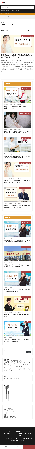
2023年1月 (6, 387)
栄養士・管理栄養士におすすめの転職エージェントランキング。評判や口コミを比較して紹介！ (17, 156)
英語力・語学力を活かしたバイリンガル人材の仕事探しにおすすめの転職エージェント (17, 290)
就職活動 (3, 10)
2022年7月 (6, 394)
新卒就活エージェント (9, 411)
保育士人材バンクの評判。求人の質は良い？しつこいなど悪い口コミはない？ (17, 315)
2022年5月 (6, 396)
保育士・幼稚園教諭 (26, 296)
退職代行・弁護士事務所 (28, 36)
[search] (32, 7)
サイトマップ (17, 435)
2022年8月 (6, 392)
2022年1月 (6, 400)
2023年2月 (6, 386)
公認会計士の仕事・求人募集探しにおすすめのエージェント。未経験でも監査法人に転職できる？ (17, 240)
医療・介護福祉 (7, 410)
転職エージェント (16, 10)
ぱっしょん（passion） (15, 431)
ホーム (6, 447)
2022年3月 (6, 398)
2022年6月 (6, 395)
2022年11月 (6, 389)
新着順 (2, 30)
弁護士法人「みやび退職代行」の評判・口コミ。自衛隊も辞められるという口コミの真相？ (17, 206)
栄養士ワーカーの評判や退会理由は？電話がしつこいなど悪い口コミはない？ (17, 107)
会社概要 (20, 433)
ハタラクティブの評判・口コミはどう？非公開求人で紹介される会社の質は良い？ (17, 340)
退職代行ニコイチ (12, 17)
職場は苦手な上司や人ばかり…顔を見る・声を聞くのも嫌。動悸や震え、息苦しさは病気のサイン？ (17, 132)
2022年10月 (6, 390)
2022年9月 (6, 391)
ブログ (25, 431)
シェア (17, 447)
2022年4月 (6, 397)
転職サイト (8, 10)
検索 (5, 350)
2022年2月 (6, 399)
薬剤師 (5, 413)
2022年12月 (6, 388)
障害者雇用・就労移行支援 (10, 417)
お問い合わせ (27, 433)
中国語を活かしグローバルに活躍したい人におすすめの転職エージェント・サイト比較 (17, 265)
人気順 (6, 30)
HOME (4, 17)
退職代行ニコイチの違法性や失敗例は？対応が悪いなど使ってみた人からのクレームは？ (17, 56)
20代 (29, 321)
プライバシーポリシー (10, 433)
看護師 (5, 412)
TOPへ (29, 447)
